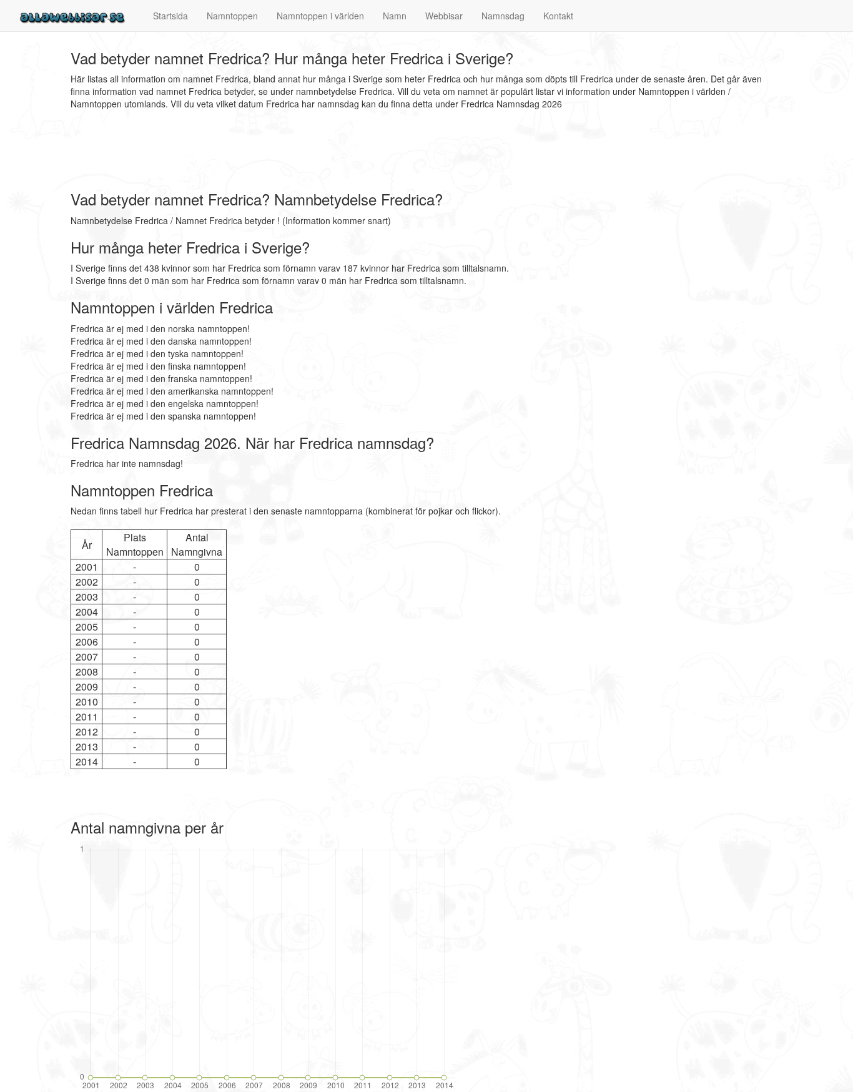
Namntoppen (232, 15)
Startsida (170, 15)
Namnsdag (503, 15)
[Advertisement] (298, 150)
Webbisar (444, 15)
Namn (395, 15)
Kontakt (558, 15)
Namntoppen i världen (320, 15)
